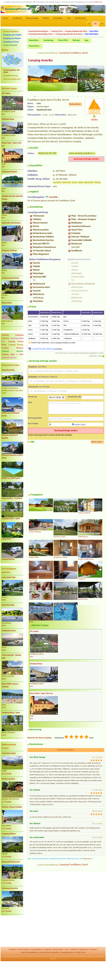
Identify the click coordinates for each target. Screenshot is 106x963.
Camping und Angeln (12, 35)
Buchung (76, 40)
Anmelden (58, 18)
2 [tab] (38, 96)
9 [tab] (66, 96)
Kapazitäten (33, 40)
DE (95, 24)
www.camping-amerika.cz (81, 153)
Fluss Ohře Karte (91, 34)
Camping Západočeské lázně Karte (68, 34)
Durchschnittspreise (12, 79)
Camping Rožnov (8, 559)
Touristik (53, 197)
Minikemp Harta (8, 779)
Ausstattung (48, 40)
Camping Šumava (16, 345)
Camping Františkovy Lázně (73, 53)
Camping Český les (9, 358)
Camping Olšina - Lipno (11, 519)
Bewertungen (32, 18)
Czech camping (23, 949)
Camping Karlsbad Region (38, 31)
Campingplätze (36, 949)
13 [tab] (81, 96)
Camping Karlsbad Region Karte (40, 34)
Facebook (47, 949)
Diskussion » (88, 859)
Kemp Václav (7, 303)
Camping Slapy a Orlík (12, 355)
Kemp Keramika (8, 370)
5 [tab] (50, 96)
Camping (12, 949)
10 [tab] (70, 96)
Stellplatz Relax (8, 119)
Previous (29, 80)
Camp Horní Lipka (9, 753)
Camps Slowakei (10, 45)
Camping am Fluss (11, 42)
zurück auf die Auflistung (47, 53)
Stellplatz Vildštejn (9, 251)
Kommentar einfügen (66, 750)
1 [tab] (35, 96)
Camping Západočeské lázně (76, 31)
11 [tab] (73, 96)
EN (102, 24)
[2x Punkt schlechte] (71, 737)
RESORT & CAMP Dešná (11, 478)
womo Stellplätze (10, 32)
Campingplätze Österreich (60, 956)
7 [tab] (58, 96)
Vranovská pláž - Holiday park (11, 656)
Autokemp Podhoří (9, 172)
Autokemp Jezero (9, 631)
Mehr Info (98, 2)
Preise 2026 (63, 40)
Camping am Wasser (12, 38)
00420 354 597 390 (47, 153)
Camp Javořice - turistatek (12, 498)
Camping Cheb (56, 31)
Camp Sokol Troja (8, 577)
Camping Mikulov (9, 834)
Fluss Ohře (93, 31)
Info (69, 18)
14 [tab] (85, 96)
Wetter (46, 18)
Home (5, 18)
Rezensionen (34, 46)
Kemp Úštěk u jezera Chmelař (10, 685)
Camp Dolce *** (8, 539)
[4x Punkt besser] (81, 737)
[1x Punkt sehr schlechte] (66, 737)
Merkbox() (80, 18)
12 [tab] (77, 96)
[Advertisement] (12, 931)
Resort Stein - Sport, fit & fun (12, 144)
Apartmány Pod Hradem (11, 223)
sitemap (93, 949)
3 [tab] (42, 96)
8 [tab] (62, 96)
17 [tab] (97, 96)
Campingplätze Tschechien (12, 956)
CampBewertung (10, 76)
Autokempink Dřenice (10, 278)
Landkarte (17, 18)
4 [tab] (46, 96)
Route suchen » (75, 104)
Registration (84, 949)
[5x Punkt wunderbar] (86, 737)
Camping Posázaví (12, 348)
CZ (89, 24)
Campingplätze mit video (11, 71)
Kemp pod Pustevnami (11, 862)
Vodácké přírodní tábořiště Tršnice (12, 197)
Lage (86, 40)
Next (102, 80)
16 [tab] (93, 96)
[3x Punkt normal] (76, 737)
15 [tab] (89, 96)
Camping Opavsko (12, 351)
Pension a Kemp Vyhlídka (12, 807)
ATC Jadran (6, 94)
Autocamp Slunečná (10, 888)
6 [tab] (54, 96)
